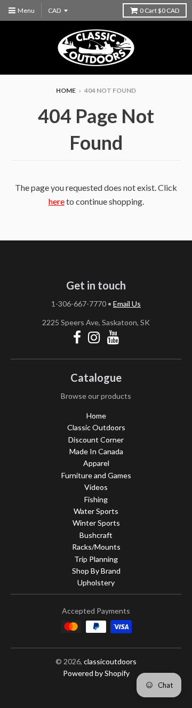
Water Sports (96, 511)
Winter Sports (96, 522)
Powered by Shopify (96, 673)
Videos (96, 487)
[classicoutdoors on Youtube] (113, 337)
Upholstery (96, 582)
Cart (159, 10)
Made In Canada (96, 451)
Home (66, 90)
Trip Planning (96, 559)
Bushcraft (96, 535)
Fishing (96, 499)
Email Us (127, 303)
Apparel (96, 463)
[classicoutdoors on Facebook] (77, 337)
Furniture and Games (96, 475)
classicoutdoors (110, 661)
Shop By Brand (96, 570)
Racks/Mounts (96, 546)
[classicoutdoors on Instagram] (94, 337)
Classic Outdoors (96, 427)
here (57, 201)
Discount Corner (96, 439)
